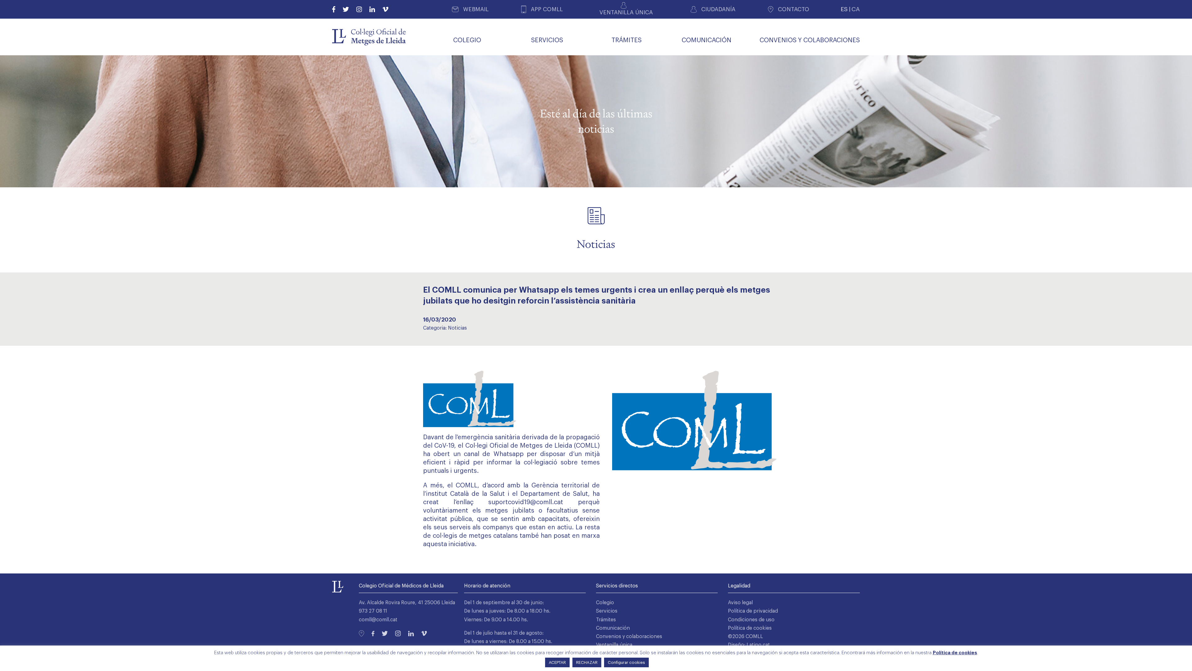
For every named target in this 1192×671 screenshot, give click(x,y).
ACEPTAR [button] (557, 662)
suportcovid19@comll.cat (525, 502)
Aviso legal (740, 602)
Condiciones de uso (751, 619)
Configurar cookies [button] (626, 662)
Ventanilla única (614, 644)
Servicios (606, 611)
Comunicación (613, 628)
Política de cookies (750, 628)
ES (844, 9)
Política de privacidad (753, 611)
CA (855, 9)
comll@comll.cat (378, 619)
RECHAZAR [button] (587, 662)
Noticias (457, 328)
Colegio (605, 602)
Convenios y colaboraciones (629, 636)
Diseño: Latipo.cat (749, 644)
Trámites (606, 619)
